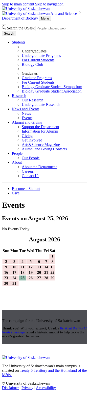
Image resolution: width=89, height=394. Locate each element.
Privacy (27, 388)
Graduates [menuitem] (30, 73)
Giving (27, 136)
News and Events (25, 109)
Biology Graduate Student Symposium (52, 87)
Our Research (32, 100)
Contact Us (30, 176)
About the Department (39, 167)
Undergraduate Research (41, 104)
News (26, 113)
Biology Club (32, 64)
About (17, 162)
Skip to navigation (49, 4)
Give (16, 193)
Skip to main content (18, 4)
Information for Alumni (40, 131)
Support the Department (40, 127)
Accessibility (46, 388)
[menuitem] (49, 66)
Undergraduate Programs (41, 55)
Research (19, 95)
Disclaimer (10, 388)
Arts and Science (63, 13)
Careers (28, 171)
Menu (45, 18)
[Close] (4, 24)
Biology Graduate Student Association (52, 91)
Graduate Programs (37, 78)
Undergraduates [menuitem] (34, 51)
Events (27, 118)
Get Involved (32, 140)
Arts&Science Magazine (41, 144)
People (17, 153)
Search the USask (21, 28)
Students (18, 42)
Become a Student (26, 188)
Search (9, 33)
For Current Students (38, 60)
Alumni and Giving (27, 122)
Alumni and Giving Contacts (44, 149)
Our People (31, 158)
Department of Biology (20, 18)
